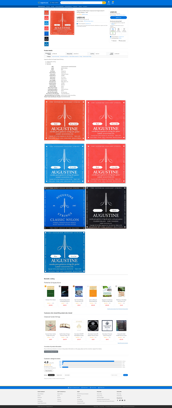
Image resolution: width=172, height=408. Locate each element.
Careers (80, 6)
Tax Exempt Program (81, 403)
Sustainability (40, 401)
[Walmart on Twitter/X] (120, 400)
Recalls (78, 397)
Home (45, 8)
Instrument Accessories (59, 8)
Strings (81, 56)
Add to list (114, 40)
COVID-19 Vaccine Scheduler (82, 393)
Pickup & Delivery (68, 6)
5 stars (60, 361)
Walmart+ (59, 399)
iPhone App (119, 393)
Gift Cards (59, 401)
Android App (119, 395)
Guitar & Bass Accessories (68, 8)
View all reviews (48, 370)
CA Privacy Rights (100, 397)
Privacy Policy (99, 395)
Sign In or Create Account (74, 387)
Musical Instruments (50, 8)
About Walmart (40, 393)
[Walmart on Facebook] (117, 400)
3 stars (60, 364)
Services (48, 6)
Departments (42, 6)
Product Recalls (80, 401)
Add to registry (123, 40)
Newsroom (40, 397)
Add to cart (118, 17)
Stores (58, 395)
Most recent (51, 375)
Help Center (85, 387)
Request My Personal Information (103, 399)
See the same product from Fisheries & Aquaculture (117, 308)
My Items (85, 6)
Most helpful (67, 375)
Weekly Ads (102, 387)
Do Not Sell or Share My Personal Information (105, 401)
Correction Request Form (51, 351)
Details (120, 38)
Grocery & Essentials (59, 6)
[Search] (104, 2)
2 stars (60, 365)
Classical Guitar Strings (87, 56)
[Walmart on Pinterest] (125, 400)
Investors (39, 399)
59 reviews (86, 14)
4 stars (60, 362)
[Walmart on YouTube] (122, 400)
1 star (61, 367)
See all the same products (123, 343)
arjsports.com (88, 23)
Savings (52, 6)
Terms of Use (99, 393)
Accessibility (79, 399)
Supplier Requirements (42, 403)
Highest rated (59, 375)
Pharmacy (75, 6)
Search (125, 375)
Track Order (94, 387)
